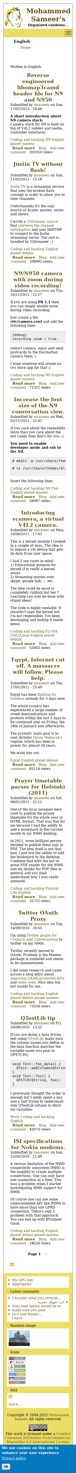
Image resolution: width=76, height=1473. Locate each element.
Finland (51, 888)
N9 (47, 140)
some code (27, 982)
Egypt (15, 760)
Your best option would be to (36, 1306)
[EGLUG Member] (17, 1363)
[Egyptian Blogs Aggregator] (17, 1371)
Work (14, 1117)
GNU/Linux (19, 635)
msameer (41, 105)
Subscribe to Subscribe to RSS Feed (10, 1396)
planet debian (21, 253)
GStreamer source (42, 221)
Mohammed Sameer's (48, 15)
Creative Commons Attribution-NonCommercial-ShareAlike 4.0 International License (38, 1438)
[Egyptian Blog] (17, 1359)
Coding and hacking (27, 140)
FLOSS (51, 631)
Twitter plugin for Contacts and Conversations (34, 937)
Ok (6, 1466)
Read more (23, 148)
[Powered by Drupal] (17, 1379)
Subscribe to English (12, 1264)
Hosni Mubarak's (47, 737)
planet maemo (22, 144)
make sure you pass (29, 1310)
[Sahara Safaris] (17, 1375)
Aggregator (22, 1284)
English (58, 140)
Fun (55, 488)
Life (13, 892)
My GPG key (22, 1280)
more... (15, 1404)
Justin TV (18, 187)
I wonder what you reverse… (36, 1298)
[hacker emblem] (17, 1367)
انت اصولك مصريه (51, 1302)
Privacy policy (14, 1458)
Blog (42, 148)
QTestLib (35, 1039)
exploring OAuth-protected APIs (37, 978)
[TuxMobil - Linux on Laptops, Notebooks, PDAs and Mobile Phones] (17, 1383)
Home (25, 47)
